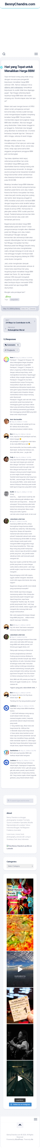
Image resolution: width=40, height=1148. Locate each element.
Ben (11, 434)
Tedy (11, 457)
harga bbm (14, 299)
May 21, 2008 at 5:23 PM (19, 637)
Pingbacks (12, 350)
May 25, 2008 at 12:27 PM (26, 760)
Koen (12, 357)
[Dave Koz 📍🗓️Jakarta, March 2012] (20, 1042)
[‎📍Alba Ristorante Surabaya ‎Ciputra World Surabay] (20, 933)
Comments (13, 345)
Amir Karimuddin (16, 419)
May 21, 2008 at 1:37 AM (24, 492)
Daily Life (24, 309)
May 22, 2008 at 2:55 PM (26, 706)
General (32, 309)
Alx (32, 1139)
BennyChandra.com (20, 4)
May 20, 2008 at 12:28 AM (24, 357)
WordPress (19, 1139)
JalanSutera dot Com (17, 519)
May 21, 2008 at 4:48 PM (22, 625)
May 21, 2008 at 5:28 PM (22, 693)
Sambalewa (14, 750)
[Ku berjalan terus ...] (20, 1078)
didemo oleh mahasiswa (13, 87)
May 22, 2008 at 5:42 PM (28, 750)
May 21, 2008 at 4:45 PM (19, 521)
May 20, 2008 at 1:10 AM (19, 422)
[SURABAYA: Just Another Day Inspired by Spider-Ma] (20, 969)
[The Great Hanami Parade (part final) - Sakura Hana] (20, 896)
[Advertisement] (20, 29)
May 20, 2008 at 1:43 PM (23, 457)
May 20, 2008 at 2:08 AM (23, 434)
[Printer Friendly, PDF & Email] (8, 297)
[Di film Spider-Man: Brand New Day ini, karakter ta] (20, 1006)
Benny (17, 309)
